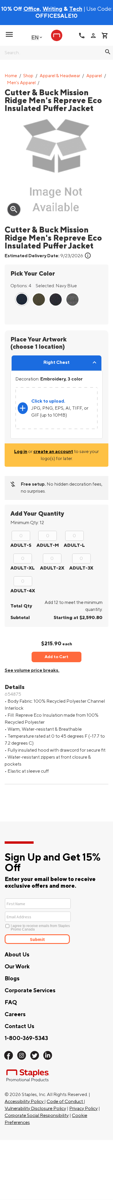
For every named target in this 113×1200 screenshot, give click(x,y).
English (35, 37)
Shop (28, 75)
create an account (53, 451)
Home (11, 75)
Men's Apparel (21, 82)
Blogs (12, 979)
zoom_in (14, 209)
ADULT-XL (22, 568)
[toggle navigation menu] (9, 34)
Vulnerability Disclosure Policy (35, 1108)
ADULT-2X (52, 568)
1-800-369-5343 (26, 1038)
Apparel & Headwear (60, 75)
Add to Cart (56, 657)
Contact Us (19, 1026)
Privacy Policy (83, 1108)
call (81, 35)
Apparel (94, 75)
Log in (20, 451)
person (93, 35)
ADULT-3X (81, 568)
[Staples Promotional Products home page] (56, 35)
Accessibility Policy (24, 1101)
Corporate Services (30, 990)
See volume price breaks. (32, 670)
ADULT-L (74, 545)
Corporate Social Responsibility (37, 1115)
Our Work (17, 967)
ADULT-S (20, 545)
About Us (17, 955)
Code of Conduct (65, 1101)
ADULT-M (48, 545)
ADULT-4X (22, 590)
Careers (15, 1014)
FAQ (11, 1002)
